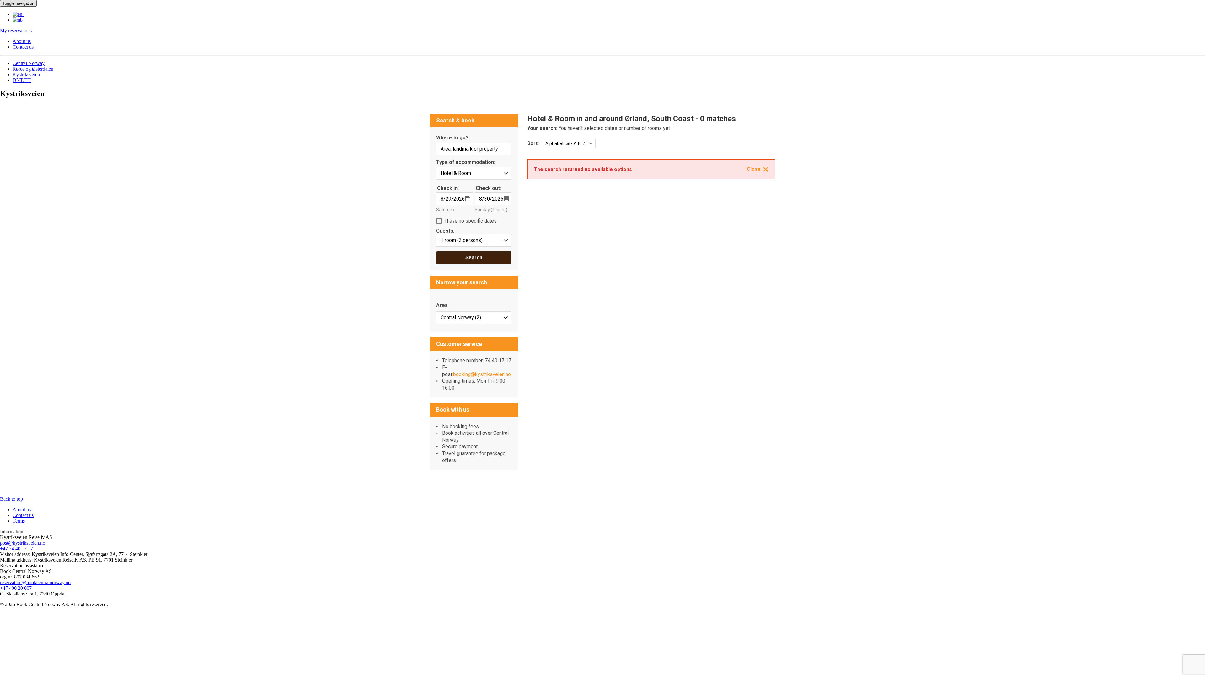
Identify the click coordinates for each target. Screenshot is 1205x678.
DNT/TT (22, 80)
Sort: (533, 143)
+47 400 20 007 (16, 588)
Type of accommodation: (465, 162)
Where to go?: (453, 138)
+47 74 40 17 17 (16, 548)
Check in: (448, 188)
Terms (19, 521)
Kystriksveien (26, 74)
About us (22, 41)
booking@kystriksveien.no (482, 374)
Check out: (488, 188)
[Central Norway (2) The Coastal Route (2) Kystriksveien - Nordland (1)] (473, 317)
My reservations (16, 30)
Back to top (11, 499)
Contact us (23, 47)
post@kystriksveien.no (22, 543)
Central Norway (29, 63)
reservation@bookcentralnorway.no (35, 582)
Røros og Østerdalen (33, 69)
